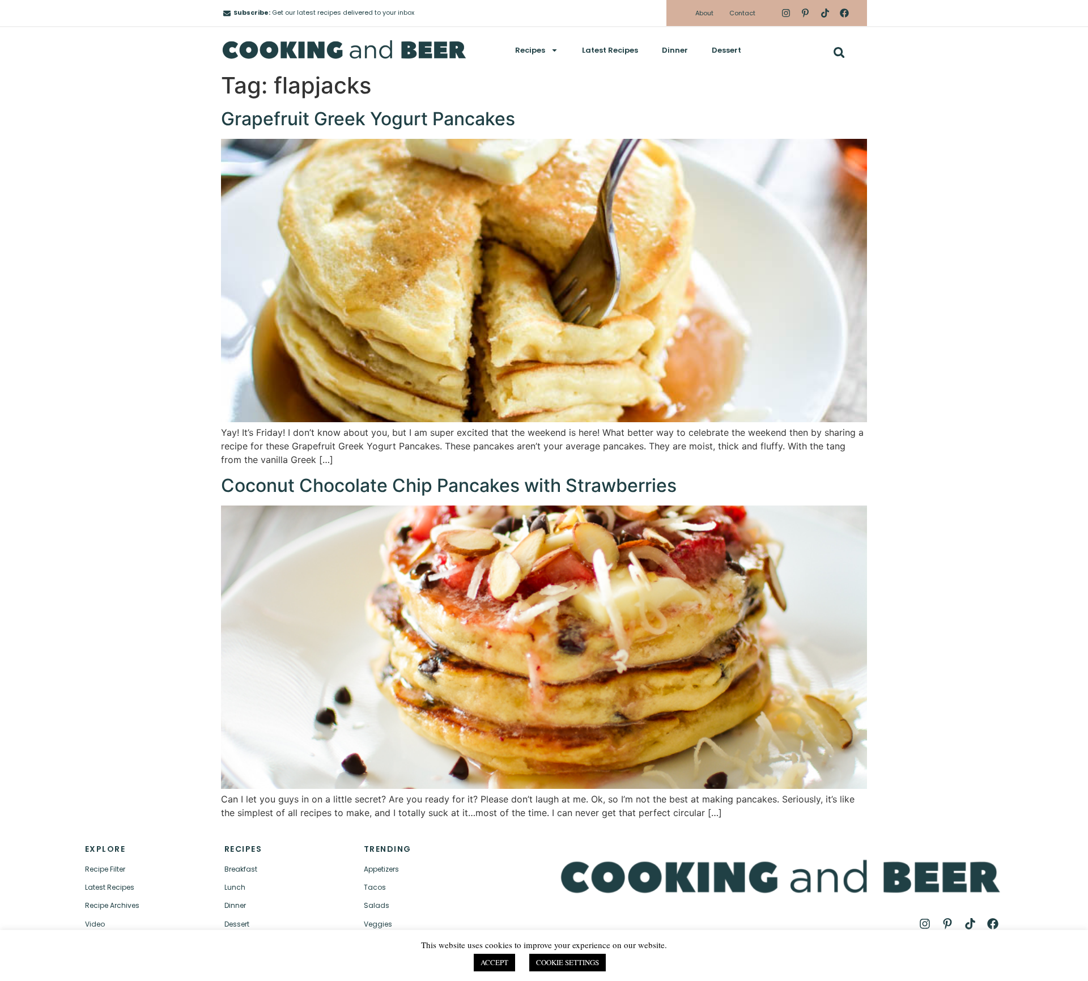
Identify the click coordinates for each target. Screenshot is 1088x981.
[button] (839, 52)
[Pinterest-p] (805, 13)
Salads (376, 905)
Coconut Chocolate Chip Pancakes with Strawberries (449, 485)
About (704, 13)
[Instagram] (786, 13)
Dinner (675, 50)
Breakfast (240, 869)
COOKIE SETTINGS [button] (567, 962)
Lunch (234, 887)
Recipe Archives (112, 905)
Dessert (726, 50)
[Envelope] (227, 13)
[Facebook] (844, 13)
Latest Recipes (610, 50)
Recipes (530, 50)
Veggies (378, 924)
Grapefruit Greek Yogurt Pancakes (368, 119)
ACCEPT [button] (494, 962)
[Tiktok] (824, 13)
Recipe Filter (105, 869)
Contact (742, 13)
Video (95, 924)
